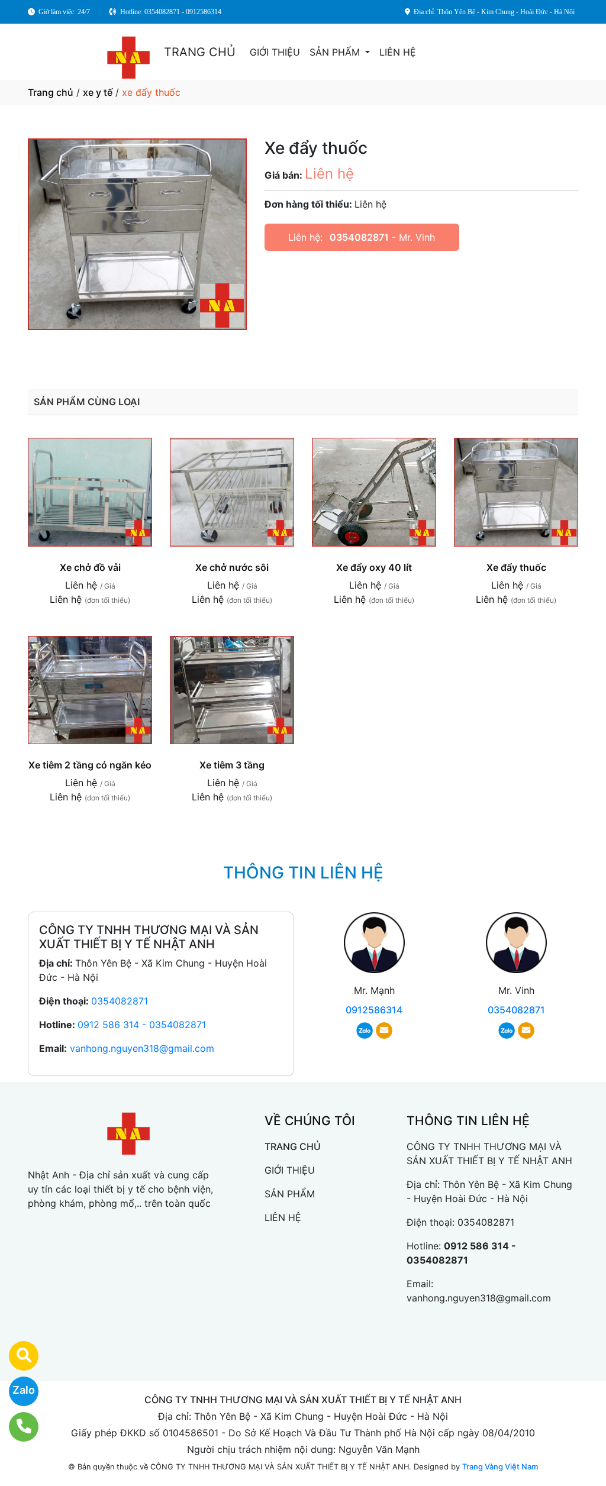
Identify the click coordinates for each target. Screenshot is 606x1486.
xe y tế (97, 92)
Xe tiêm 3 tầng (232, 765)
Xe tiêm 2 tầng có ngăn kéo (90, 765)
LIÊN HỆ (397, 52)
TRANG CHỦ (200, 52)
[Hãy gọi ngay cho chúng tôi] (16, 1427)
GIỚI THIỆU (275, 52)
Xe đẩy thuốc (516, 567)
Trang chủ (50, 92)
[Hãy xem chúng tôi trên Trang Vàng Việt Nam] (16, 1356)
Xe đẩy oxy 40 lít (374, 567)
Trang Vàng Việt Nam (500, 1466)
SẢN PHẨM (336, 52)
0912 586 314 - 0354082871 (142, 1024)
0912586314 (374, 1010)
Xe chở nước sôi (232, 567)
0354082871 (359, 237)
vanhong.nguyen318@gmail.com (142, 1048)
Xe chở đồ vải (90, 567)
